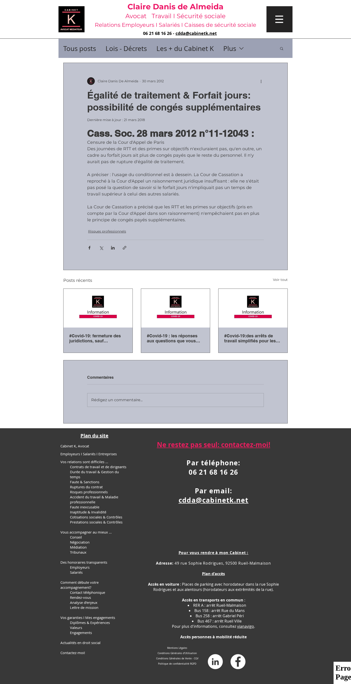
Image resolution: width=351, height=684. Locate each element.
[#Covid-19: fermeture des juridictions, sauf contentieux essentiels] (98, 308)
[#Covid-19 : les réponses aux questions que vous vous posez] (175, 308)
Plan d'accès (213, 573)
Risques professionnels (107, 231)
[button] (279, 19)
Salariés (76, 572)
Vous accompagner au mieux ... (86, 532)
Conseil (76, 537)
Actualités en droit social (80, 642)
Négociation (80, 542)
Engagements (81, 632)
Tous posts (79, 48)
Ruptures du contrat (86, 486)
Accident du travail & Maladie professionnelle (94, 499)
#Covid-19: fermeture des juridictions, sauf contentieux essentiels (95, 338)
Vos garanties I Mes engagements (87, 617)
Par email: (213, 490)
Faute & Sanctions (84, 481)
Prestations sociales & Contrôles (96, 522)
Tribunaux (78, 552)
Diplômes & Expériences (90, 622)
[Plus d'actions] (261, 81)
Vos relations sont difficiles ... (84, 461)
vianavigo (245, 626)
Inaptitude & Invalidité (88, 512)
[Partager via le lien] (124, 247)
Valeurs (76, 627)
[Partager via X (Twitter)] (101, 247)
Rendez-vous (80, 597)
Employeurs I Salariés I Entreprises (88, 453)
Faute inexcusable (84, 507)
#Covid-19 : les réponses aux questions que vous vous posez (172, 338)
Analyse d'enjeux (83, 602)
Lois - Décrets (126, 48)
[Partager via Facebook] (89, 247)
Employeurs (80, 567)
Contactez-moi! (72, 652)
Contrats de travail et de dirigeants (98, 466)
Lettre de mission (84, 607)
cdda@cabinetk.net (196, 33)
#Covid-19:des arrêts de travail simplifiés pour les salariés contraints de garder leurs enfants (250, 338)
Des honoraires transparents (83, 562)
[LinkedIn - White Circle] (215, 661)
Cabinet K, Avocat (74, 446)
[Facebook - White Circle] (237, 661)
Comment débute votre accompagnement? (79, 585)
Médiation (78, 547)
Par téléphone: (213, 462)
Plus (229, 48)
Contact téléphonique (87, 592)
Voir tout (280, 280)
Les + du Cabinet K (185, 48)
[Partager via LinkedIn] (113, 247)
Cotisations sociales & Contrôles (96, 517)
